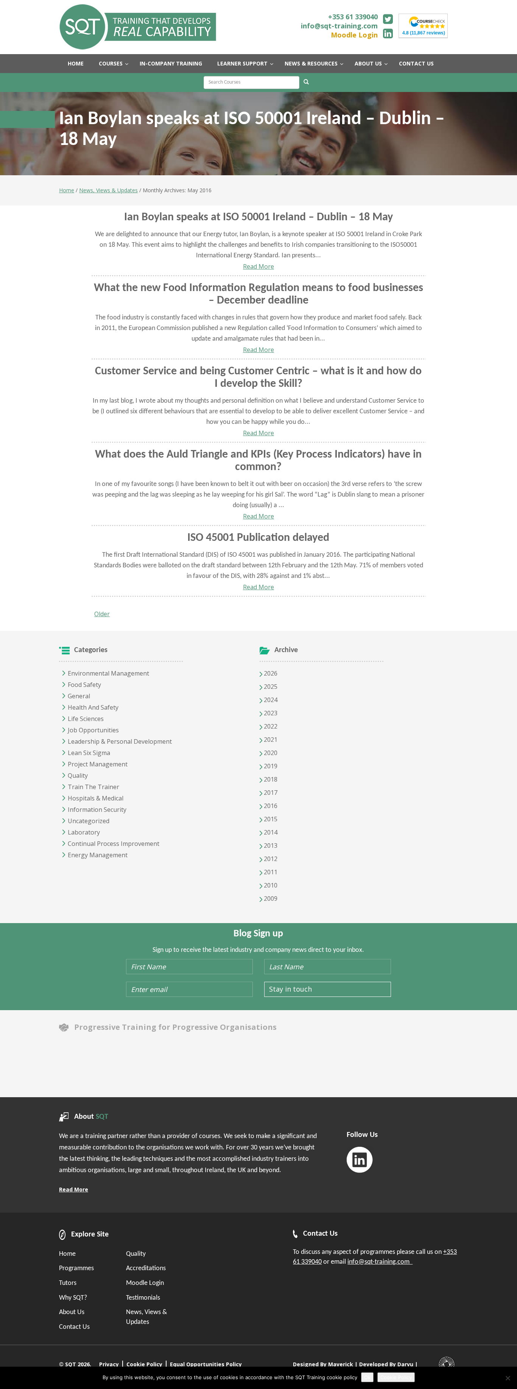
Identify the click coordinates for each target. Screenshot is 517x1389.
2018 (269, 779)
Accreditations (146, 1268)
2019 (269, 766)
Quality (78, 775)
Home (66, 190)
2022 (269, 726)
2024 (269, 700)
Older (102, 614)
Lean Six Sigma (89, 753)
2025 (269, 686)
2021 (269, 739)
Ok (367, 1377)
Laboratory (84, 832)
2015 (269, 819)
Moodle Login (354, 34)
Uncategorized (88, 821)
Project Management (98, 764)
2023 (269, 713)
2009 (269, 898)
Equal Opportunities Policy (206, 1364)
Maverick (340, 1364)
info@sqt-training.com (339, 25)
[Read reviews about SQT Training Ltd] (427, 21)
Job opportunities (93, 730)
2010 (269, 885)
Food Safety (84, 684)
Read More (258, 266)
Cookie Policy (144, 1364)
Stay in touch (290, 988)
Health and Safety (93, 707)
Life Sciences (86, 719)
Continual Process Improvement (113, 843)
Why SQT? (73, 1298)
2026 (269, 673)
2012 (269, 859)
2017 (269, 792)
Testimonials (143, 1298)
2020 (269, 753)
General (79, 696)
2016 (269, 806)
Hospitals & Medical (95, 798)
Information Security (97, 809)
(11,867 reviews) (423, 33)
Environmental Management (108, 673)
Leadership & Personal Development (120, 741)
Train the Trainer (93, 787)
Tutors (67, 1283)
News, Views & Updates (108, 190)
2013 (269, 845)
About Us (71, 1312)
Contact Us (74, 1327)
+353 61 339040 (353, 16)
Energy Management (98, 855)
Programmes (76, 1268)
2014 (269, 832)
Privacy (109, 1364)
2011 (269, 872)
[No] (507, 1378)
